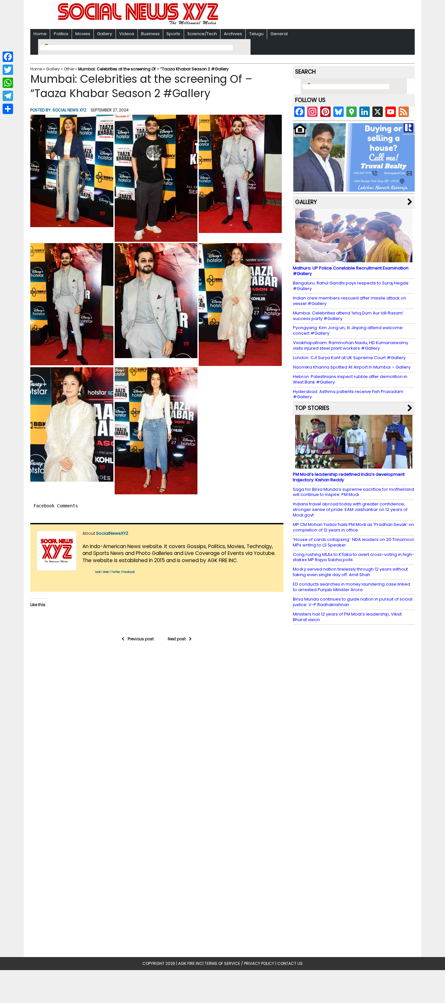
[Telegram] (7, 95)
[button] (71, 171)
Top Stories (312, 408)
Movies (82, 34)
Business (150, 34)
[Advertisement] (306, 15)
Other (69, 69)
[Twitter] (7, 69)
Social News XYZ (69, 110)
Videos (126, 34)
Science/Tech (202, 34)
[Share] (7, 108)
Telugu (256, 34)
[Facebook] (7, 56)
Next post (177, 639)
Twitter (115, 572)
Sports (173, 34)
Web (106, 572)
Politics (61, 34)
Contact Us (290, 963)
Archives (233, 34)
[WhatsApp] (7, 82)
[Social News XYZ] (139, 23)
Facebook (128, 572)
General (279, 34)
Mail (98, 572)
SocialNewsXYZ (112, 533)
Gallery (104, 34)
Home (40, 34)
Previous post (141, 639)
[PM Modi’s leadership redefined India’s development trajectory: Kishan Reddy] (353, 465)
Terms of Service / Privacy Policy (239, 963)
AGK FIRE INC (190, 963)
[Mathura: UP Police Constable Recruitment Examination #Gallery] (353, 259)
